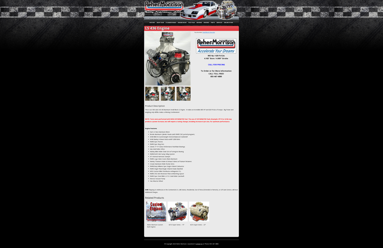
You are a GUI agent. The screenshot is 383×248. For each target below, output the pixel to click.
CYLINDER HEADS (171, 22)
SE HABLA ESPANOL (164, 18)
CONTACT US (154, 18)
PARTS (213, 22)
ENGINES (206, 22)
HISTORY (152, 22)
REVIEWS (199, 22)
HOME (147, 18)
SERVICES (219, 22)
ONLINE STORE (228, 22)
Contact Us (198, 244)
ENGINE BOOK (182, 22)
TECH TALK (191, 22)
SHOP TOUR (160, 22)
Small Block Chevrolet (209, 32)
